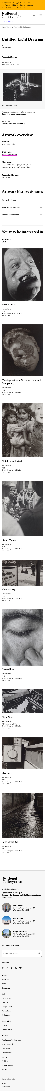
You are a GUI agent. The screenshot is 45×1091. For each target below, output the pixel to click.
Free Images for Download (11, 1040)
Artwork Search (7, 1044)
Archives (5, 1061)
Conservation (6, 1052)
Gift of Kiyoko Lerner (9, 154)
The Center (6, 1048)
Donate (4, 1025)
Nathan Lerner (7, 62)
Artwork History (9, 200)
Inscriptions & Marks (11, 207)
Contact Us (6, 988)
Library (4, 1057)
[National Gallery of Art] (22, 880)
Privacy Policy (6, 1086)
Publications (6, 1069)
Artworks (10, 27)
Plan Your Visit (7, 998)
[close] (42, 3)
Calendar (5, 1002)
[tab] (8, 241)
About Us (5, 979)
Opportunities (7, 1030)
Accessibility (6, 1011)
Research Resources (10, 214)
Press (4, 984)
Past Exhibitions (7, 1065)
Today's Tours (7, 1007)
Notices (4, 1083)
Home (4, 27)
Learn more (20, 7)
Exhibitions (6, 1015)
